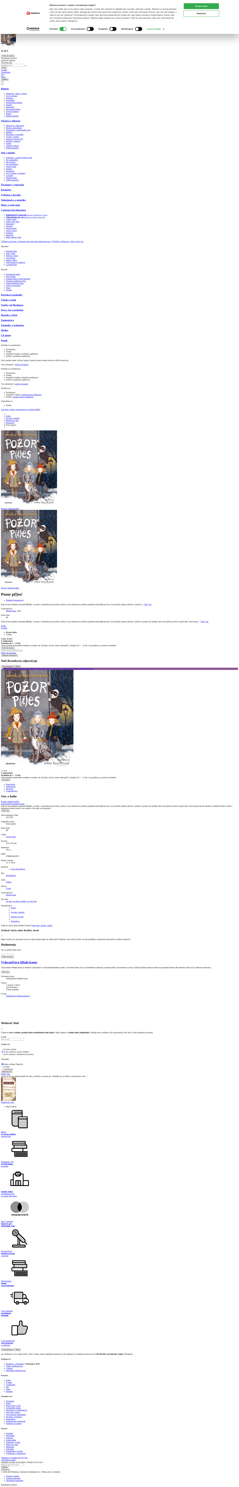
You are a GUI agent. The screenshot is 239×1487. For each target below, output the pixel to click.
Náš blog (9, 1438)
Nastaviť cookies (12, 1476)
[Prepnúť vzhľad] (2, 83)
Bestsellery (10, 224)
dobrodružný (11, 876)
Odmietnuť (201, 13)
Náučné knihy (11, 178)
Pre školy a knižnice (14, 1417)
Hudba (4, 330)
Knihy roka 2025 (12, 222)
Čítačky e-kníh (8, 300)
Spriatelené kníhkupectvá (16, 1371)
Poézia (8, 114)
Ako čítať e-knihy (13, 1412)
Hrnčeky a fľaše (9, 315)
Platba (8, 1403)
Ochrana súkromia (13, 1478)
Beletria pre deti (12, 420)
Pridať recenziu (7, 957)
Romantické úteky (13, 274)
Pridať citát (5, 1074)
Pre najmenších (12, 160)
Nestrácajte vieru (7, 1102)
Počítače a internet (13, 141)
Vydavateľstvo (11, 791)
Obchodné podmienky (15, 1481)
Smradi (9, 290)
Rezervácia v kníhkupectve (16, 1410)
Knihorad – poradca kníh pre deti (19, 158)
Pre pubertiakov (12, 164)
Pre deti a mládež (12, 418)
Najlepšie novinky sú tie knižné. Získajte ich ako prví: (22, 1462)
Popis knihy (10, 784)
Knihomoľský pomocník (15, 1421)
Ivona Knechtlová (18, 869)
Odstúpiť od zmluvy (14, 1423)
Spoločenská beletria (14, 103)
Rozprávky (10, 171)
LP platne (6, 335)
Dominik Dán (11, 251)
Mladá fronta (11, 611)
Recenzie (9, 789)
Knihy (4, 68)
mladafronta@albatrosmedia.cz (18, 996)
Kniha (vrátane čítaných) (13, 1064)
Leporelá (9, 176)
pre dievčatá (32, 901)
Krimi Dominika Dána (15, 283)
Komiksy (9, 98)
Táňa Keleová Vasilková (15, 262)
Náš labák (10, 1449)
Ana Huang (10, 258)
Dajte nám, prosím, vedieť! (42, 925)
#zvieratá (20, 804)
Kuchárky (6, 190)
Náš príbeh (10, 1436)
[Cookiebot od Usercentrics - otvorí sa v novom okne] (33, 29)
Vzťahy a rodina (12, 137)
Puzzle (4, 340)
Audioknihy (5, 72)
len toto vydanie (10, 1049)
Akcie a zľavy (11, 231)
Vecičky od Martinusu (12, 305)
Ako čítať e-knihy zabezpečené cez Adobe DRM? (20, 410)
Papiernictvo (7, 320)
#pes (3, 804)
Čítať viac (148, 604)
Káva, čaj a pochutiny (12, 310)
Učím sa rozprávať (13, 285)
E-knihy (4, 70)
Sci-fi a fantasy (12, 96)
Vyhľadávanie (6, 63)
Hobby (8, 143)
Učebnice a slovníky (11, 195)
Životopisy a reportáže (15, 134)
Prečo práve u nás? (13, 1406)
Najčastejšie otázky (13, 1408)
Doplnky (5, 79)
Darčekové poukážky (12, 295)
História (9, 132)
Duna (8, 288)
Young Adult (11, 167)
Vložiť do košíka (8, 648)
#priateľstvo (9, 804)
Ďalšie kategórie (12, 116)
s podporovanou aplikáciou (31, 395)
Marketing (10, 1447)
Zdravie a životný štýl (14, 139)
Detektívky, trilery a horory (16, 94)
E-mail (3, 1037)
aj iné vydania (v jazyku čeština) (16, 1052)
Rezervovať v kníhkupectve (12, 651)
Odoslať (5, 1467)
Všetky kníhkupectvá (14, 1366)
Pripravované (11, 228)
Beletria (5, 88)
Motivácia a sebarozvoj (15, 126)
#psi (15, 804)
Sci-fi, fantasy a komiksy (15, 173)
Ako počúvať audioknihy (16, 1415)
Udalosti (9, 1368)
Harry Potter (11, 277)
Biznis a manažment (14, 128)
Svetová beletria (12, 111)
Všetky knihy (11, 219)
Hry (2, 75)
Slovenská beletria (13, 109)
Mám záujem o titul (13, 237)
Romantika (10, 100)
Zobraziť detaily (154, 29)
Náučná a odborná (10, 121)
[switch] (90, 29)
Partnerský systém (13, 1442)
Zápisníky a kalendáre (12, 325)
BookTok (9, 235)
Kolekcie (9, 233)
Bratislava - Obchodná (15, 1364)
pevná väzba (11, 837)
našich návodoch (21, 365)
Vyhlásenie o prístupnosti (16, 1453)
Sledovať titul (7, 1072)
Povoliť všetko (201, 6)
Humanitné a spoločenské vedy (18, 130)
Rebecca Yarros (12, 256)
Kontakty (9, 1433)
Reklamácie (10, 1419)
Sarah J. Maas (11, 260)
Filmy (3, 77)
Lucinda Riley (11, 265)
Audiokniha (8, 1069)
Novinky (9, 226)
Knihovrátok (11, 1440)
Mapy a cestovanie (10, 205)
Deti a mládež (8, 153)
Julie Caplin (10, 253)
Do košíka (5, 780)
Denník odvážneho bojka (16, 281)
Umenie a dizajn (12, 146)
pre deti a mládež (19, 901)
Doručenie (10, 1401)
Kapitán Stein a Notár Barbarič (18, 279)
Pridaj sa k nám (12, 1444)
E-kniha (6, 1067)
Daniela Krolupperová (15, 600)
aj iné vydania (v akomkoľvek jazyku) (19, 1054)
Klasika (9, 105)
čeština (8, 882)
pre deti (9, 901)
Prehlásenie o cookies (14, 1451)
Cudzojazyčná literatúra (13, 210)
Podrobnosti (10, 787)
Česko (8, 888)
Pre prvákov (11, 162)
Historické (10, 107)
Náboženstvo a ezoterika (13, 200)
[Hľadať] (26, 65)
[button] (119, 642)
